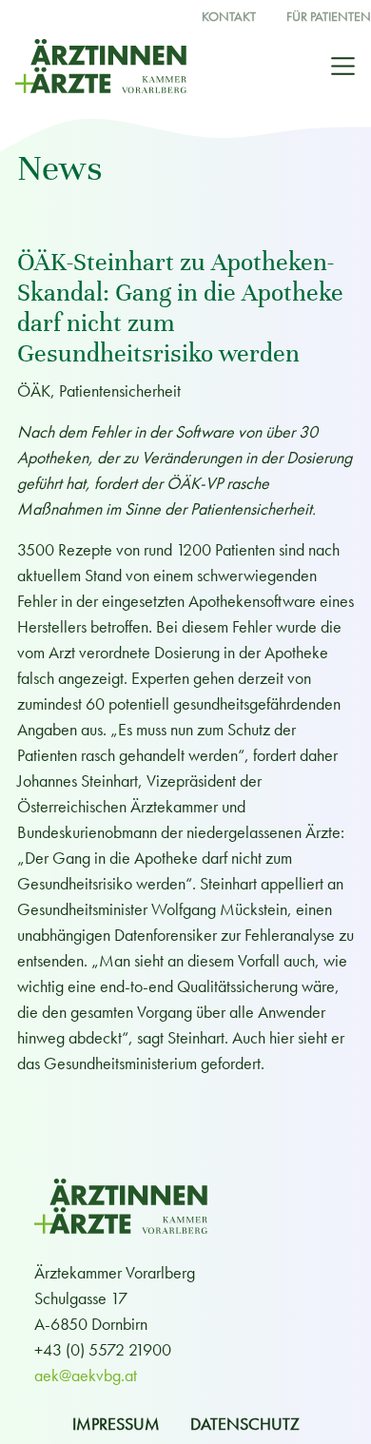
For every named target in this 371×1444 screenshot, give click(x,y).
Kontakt (229, 17)
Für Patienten (328, 17)
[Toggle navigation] (343, 66)
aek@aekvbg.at (85, 1375)
